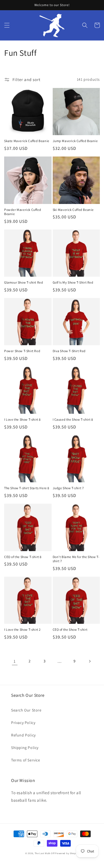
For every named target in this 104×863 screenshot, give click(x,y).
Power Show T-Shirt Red (22, 351)
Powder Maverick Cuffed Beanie (22, 212)
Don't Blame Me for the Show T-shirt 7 (76, 559)
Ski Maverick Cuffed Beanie (73, 210)
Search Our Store (26, 710)
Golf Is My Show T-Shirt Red (73, 282)
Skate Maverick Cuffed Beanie (26, 141)
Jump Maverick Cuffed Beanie (75, 141)
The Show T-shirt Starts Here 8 (26, 488)
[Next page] (89, 661)
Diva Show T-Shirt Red (69, 351)
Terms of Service (25, 760)
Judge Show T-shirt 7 (68, 488)
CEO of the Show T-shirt (70, 629)
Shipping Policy (25, 747)
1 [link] (15, 661)
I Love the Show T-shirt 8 (22, 419)
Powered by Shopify (67, 853)
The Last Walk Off (45, 853)
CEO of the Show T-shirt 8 (23, 557)
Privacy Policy (23, 722)
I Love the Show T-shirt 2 (22, 629)
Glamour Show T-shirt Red (23, 282)
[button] (7, 25)
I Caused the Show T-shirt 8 (73, 419)
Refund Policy (23, 735)
